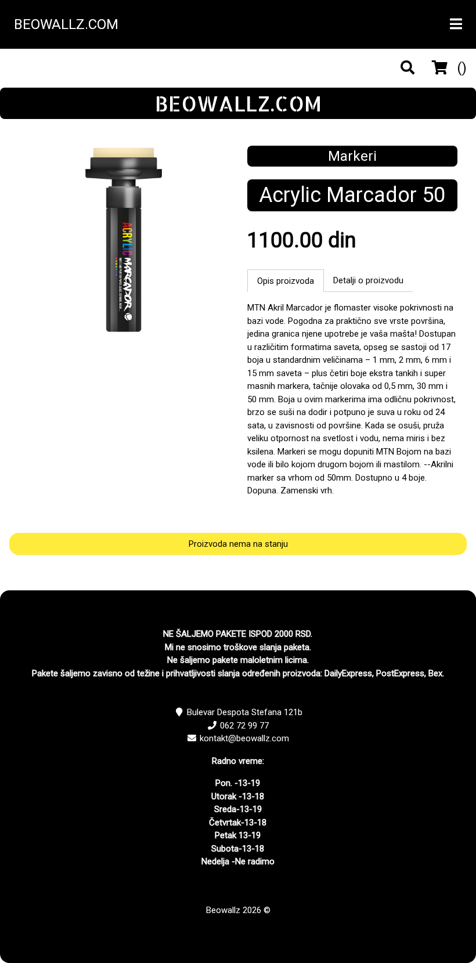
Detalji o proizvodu (368, 280)
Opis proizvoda (285, 281)
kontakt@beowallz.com (244, 738)
